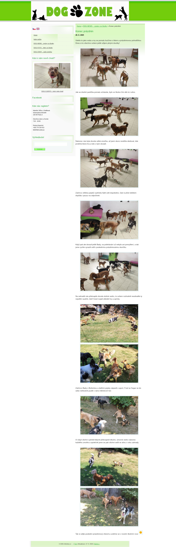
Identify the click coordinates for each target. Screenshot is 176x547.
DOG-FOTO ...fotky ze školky (43, 47)
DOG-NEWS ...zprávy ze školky (95, 26)
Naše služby (37, 39)
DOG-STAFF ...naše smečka (43, 52)
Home (79, 26)
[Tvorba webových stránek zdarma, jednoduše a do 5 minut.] (72, 544)
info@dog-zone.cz (38, 129)
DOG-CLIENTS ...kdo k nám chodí (52, 91)
